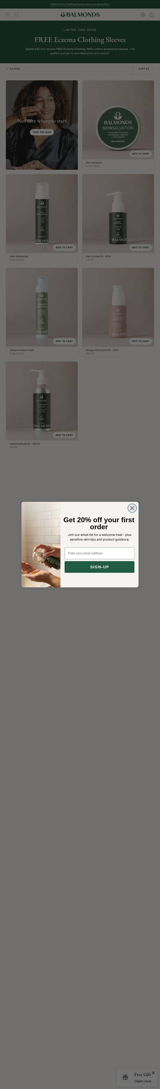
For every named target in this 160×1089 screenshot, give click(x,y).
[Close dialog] (132, 508)
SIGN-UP (99, 567)
